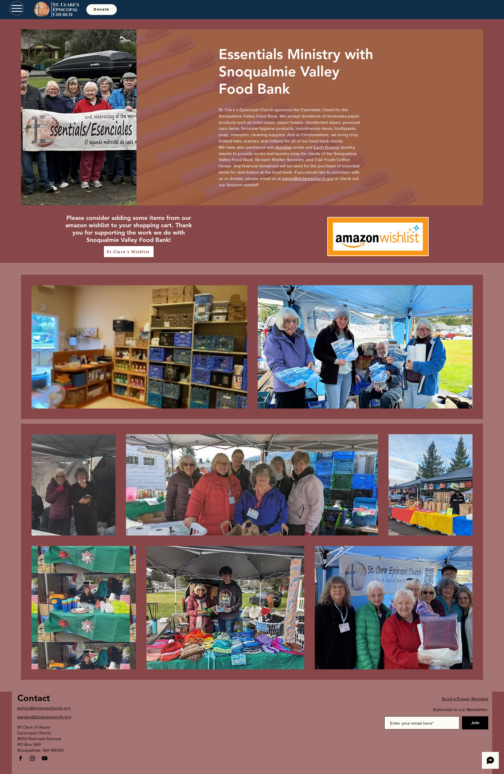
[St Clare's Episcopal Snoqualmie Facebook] (20, 758)
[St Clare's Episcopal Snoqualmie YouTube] (44, 758)
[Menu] (16, 8)
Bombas (284, 147)
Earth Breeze (326, 147)
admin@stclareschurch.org (307, 178)
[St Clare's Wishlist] (378, 236)
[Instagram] (32, 758)
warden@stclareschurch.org (44, 716)
